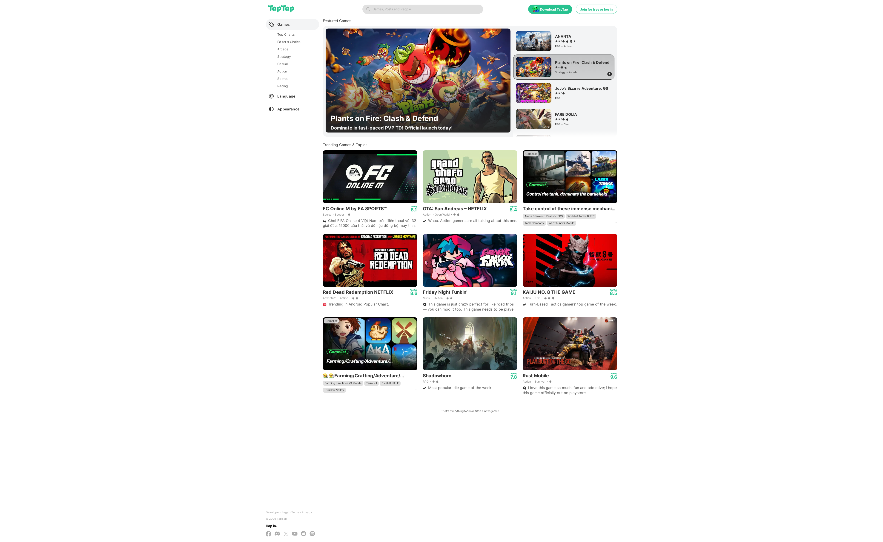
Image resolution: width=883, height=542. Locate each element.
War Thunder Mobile (561, 223)
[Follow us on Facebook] (268, 534)
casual (282, 64)
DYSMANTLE (390, 383)
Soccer (339, 214)
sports (282, 79)
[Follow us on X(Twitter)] (286, 534)
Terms (295, 512)
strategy (284, 56)
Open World (442, 214)
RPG (537, 298)
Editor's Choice (289, 42)
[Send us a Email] (312, 534)
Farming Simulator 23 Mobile (343, 383)
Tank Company (534, 223)
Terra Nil (371, 383)
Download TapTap (554, 9)
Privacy (307, 512)
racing (282, 86)
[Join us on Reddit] (303, 534)
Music (427, 298)
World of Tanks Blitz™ (581, 216)
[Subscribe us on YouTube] (295, 534)
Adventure (329, 298)
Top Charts (286, 34)
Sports (327, 214)
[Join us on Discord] (277, 534)
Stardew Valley (334, 390)
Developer (273, 512)
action (282, 71)
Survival (540, 381)
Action (427, 214)
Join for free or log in (596, 9)
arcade (283, 49)
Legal (285, 512)
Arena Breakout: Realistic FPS (544, 216)
